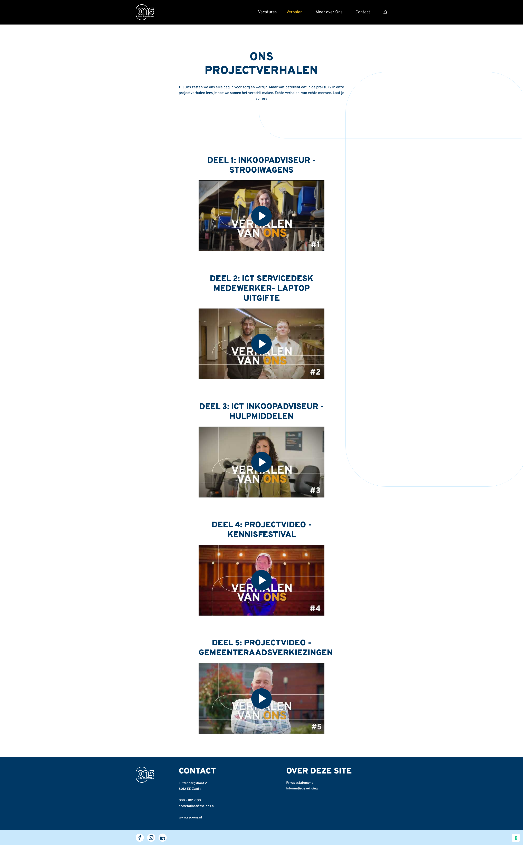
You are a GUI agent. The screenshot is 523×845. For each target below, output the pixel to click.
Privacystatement (299, 783)
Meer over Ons (329, 12)
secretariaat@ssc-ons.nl (197, 806)
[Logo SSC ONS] (145, 12)
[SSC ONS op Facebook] (140, 838)
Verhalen (294, 12)
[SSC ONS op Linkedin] (163, 838)
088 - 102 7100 (190, 800)
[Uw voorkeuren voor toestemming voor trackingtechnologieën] (516, 838)
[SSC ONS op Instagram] (151, 838)
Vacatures (267, 12)
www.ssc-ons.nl (190, 818)
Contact (362, 12)
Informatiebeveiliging (302, 789)
